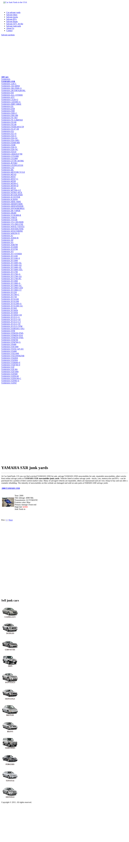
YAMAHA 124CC (9, 84)
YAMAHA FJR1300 (9, 115)
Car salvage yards (13, 12)
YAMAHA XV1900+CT (11, 290)
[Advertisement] (64, 55)
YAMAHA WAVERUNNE (12, 229)
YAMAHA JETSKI (9, 163)
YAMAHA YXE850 (9, 358)
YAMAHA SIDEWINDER (12, 206)
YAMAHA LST (7, 168)
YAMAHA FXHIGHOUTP (12, 127)
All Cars (4, 77)
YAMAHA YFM (8, 331)
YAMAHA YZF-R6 (9, 369)
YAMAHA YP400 (8, 344)
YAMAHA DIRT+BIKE (11, 104)
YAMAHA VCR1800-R (11, 215)
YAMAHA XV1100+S (10, 258)
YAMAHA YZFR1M (10, 376)
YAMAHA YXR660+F (10, 362)
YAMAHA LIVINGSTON (12, 165)
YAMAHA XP (7, 240)
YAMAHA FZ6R (8, 145)
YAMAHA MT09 (8, 181)
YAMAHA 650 (7, 93)
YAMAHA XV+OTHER (11, 254)
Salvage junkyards (13, 26)
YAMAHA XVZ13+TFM (11, 326)
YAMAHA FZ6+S (8, 136)
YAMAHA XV (7, 251)
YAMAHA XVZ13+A (10, 317)
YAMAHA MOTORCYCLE (13, 172)
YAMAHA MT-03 (8, 174)
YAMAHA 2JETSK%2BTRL (13, 90)
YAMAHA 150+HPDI (10, 86)
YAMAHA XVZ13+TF (11, 324)
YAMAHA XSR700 (9, 245)
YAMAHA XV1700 (9, 272)
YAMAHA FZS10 (8, 152)
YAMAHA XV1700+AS (11, 276)
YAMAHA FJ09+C (9, 113)
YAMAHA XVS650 (9, 310)
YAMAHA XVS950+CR (11, 315)
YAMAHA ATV (8, 97)
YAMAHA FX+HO (9, 118)
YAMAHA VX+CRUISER (12, 222)
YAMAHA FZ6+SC (9, 138)
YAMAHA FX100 (8, 122)
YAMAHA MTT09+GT (11, 190)
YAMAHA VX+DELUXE (12, 224)
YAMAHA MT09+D (9, 186)
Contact (9, 30)
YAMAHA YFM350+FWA (12, 333)
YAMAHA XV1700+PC (11, 279)
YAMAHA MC (7, 170)
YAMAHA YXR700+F (10, 365)
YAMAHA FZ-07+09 (10, 129)
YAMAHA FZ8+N (9, 147)
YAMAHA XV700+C (10, 294)
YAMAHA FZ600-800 (10, 143)
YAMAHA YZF (7, 367)
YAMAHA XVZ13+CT (11, 322)
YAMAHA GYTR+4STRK (12, 161)
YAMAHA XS (7, 242)
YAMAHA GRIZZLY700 (11, 154)
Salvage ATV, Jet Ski (14, 24)
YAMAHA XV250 (9, 292)
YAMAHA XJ (7, 236)
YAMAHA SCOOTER (10, 197)
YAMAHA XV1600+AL (11, 263)
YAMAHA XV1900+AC (11, 285)
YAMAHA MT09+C (9, 183)
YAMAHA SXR (8, 81)
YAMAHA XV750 (9, 297)
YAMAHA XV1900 (9, 281)
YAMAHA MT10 (8, 188)
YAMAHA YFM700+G (11, 342)
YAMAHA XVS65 (9, 308)
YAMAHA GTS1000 (10, 156)
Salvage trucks (12, 17)
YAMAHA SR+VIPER (10, 211)
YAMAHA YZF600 (9, 374)
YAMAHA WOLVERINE (12, 231)
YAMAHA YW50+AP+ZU (12, 349)
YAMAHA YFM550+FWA (12, 338)
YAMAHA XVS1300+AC (12, 306)
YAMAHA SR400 (8, 213)
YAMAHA (5, 79)
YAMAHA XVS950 (9, 313)
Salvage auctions (8, 35)
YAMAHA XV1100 (9, 256)
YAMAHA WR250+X (10, 233)
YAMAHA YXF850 (9, 360)
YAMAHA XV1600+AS (11, 265)
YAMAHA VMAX (9, 217)
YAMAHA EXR (8, 109)
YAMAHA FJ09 (8, 111)
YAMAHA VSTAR (9, 220)
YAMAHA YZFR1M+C (11, 378)
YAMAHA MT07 (8, 177)
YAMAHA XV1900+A (10, 283)
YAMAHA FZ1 (7, 131)
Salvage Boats (12, 21)
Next (11, 520)
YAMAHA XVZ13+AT (11, 319)
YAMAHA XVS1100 (10, 299)
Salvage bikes (11, 15)
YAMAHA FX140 (8, 124)
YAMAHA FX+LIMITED (12, 120)
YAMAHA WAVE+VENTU (13, 226)
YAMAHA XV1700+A (10, 274)
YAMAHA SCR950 (9, 199)
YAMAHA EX (7, 106)
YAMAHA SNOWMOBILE (13, 208)
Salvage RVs (11, 19)
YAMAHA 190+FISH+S (11, 88)
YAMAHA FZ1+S (8, 134)
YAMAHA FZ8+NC (9, 149)
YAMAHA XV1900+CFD (12, 288)
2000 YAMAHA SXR (11, 488)
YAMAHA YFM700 (9, 340)
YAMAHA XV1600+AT (11, 267)
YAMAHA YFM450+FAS (12, 335)
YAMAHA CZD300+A (11, 102)
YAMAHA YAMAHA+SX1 (12, 328)
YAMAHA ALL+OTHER (12, 95)
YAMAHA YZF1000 (10, 372)
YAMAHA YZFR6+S (10, 381)
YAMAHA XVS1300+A (11, 304)
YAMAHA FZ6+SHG (10, 140)
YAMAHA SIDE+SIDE (11, 202)
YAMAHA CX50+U (9, 99)
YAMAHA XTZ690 (9, 247)
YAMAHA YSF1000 (9, 347)
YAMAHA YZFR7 (9, 383)
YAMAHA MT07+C (9, 179)
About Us (10, 28)
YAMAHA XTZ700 (9, 249)
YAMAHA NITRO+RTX (11, 192)
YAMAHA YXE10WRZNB (12, 356)
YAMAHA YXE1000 (10, 353)
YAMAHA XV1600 (9, 260)
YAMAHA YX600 (9, 351)
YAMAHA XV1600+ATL (12, 270)
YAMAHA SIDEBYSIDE (12, 204)
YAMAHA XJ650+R (10, 238)
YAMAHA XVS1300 (10, 301)
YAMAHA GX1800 (9, 158)
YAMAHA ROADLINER (12, 195)
